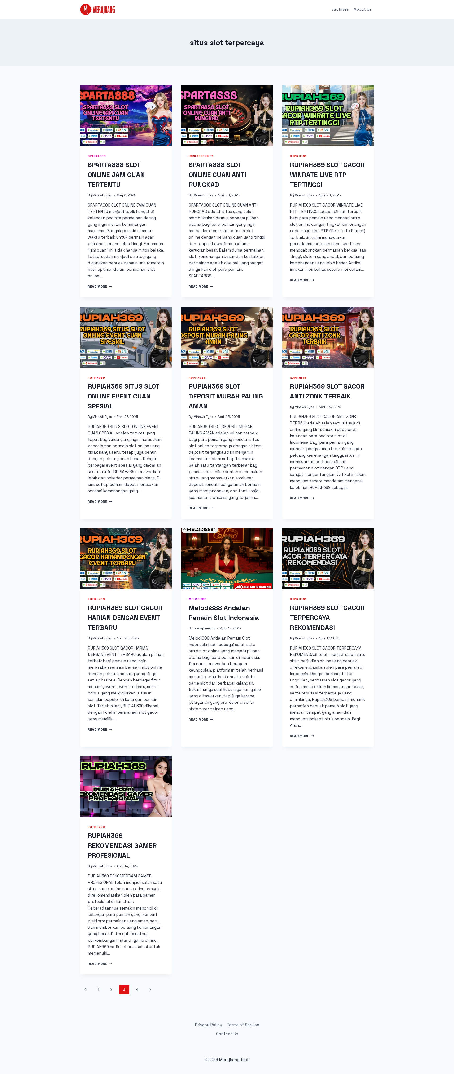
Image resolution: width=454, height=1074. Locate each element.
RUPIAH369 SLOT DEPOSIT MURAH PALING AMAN (226, 396)
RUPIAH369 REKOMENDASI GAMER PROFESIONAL (122, 845)
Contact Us (227, 1033)
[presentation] (126, 115)
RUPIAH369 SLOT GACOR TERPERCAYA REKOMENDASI (327, 617)
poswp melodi (204, 628)
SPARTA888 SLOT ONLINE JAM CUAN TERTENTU (116, 174)
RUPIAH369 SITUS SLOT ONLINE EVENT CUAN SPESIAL (123, 396)
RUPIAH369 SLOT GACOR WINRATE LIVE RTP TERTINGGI (327, 174)
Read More (100, 287)
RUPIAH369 (298, 156)
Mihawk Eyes (102, 195)
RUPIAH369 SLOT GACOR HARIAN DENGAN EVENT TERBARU (125, 617)
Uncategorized (201, 156)
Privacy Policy (208, 1024)
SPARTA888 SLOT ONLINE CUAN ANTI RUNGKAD (217, 174)
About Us (362, 9)
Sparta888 (96, 156)
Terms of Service (243, 1024)
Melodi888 (197, 599)
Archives (340, 9)
